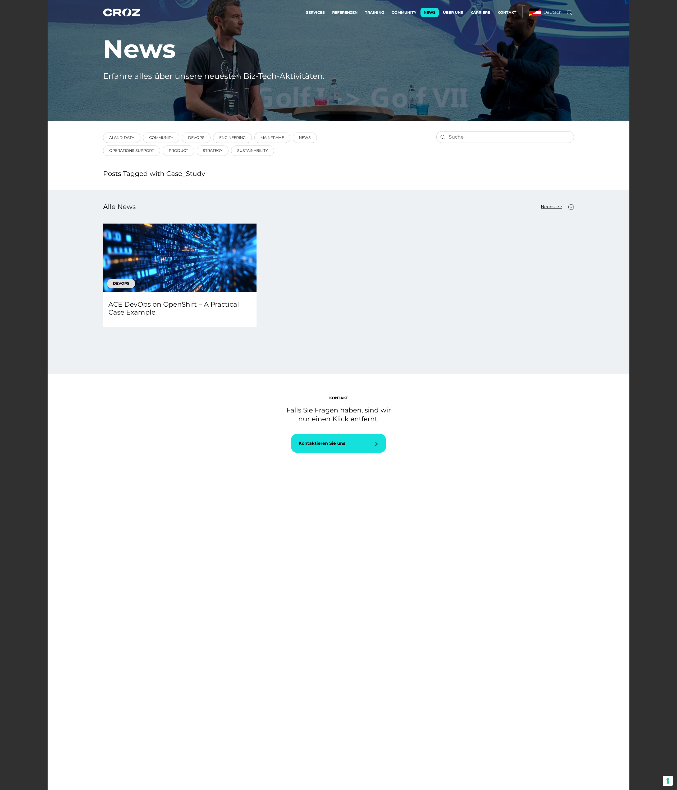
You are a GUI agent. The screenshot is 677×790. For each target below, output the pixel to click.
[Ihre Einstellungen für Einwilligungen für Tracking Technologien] (668, 781)
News (430, 12)
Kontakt (506, 12)
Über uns (453, 12)
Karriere (480, 12)
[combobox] (555, 207)
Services (315, 12)
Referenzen (345, 12)
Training (374, 12)
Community (404, 12)
